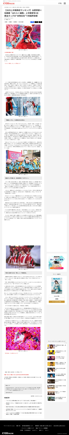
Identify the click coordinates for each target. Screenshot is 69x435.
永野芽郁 (29, 82)
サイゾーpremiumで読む (56, 301)
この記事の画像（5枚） (9, 52)
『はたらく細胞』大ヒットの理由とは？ (12, 63)
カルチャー (12, 18)
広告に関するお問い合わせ (59, 425)
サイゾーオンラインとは (9, 425)
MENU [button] (65, 3)
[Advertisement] (23, 72)
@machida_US (9, 392)
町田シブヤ (8, 19)
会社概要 (21, 430)
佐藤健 (36, 82)
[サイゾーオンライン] (9, 3)
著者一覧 (18, 425)
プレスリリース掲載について (27, 428)
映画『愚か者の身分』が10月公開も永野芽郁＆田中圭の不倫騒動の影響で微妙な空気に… (23, 406)
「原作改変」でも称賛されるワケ (11, 353)
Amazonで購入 (56, 296)
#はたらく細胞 (21, 21)
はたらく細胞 (27, 55)
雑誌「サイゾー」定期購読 (42, 428)
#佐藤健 (10, 21)
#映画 (6, 21)
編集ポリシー (41, 430)
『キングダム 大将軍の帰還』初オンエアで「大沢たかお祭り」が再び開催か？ (21, 400)
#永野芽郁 (15, 21)
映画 (23, 55)
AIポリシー (47, 430)
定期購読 (56, 298)
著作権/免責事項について (27, 425)
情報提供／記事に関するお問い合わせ (43, 425)
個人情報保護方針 (28, 430)
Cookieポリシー (35, 430)
